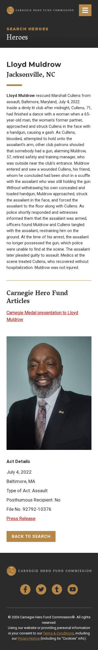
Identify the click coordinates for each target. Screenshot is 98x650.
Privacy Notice (29, 638)
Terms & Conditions (58, 633)
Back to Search (31, 536)
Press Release (21, 518)
